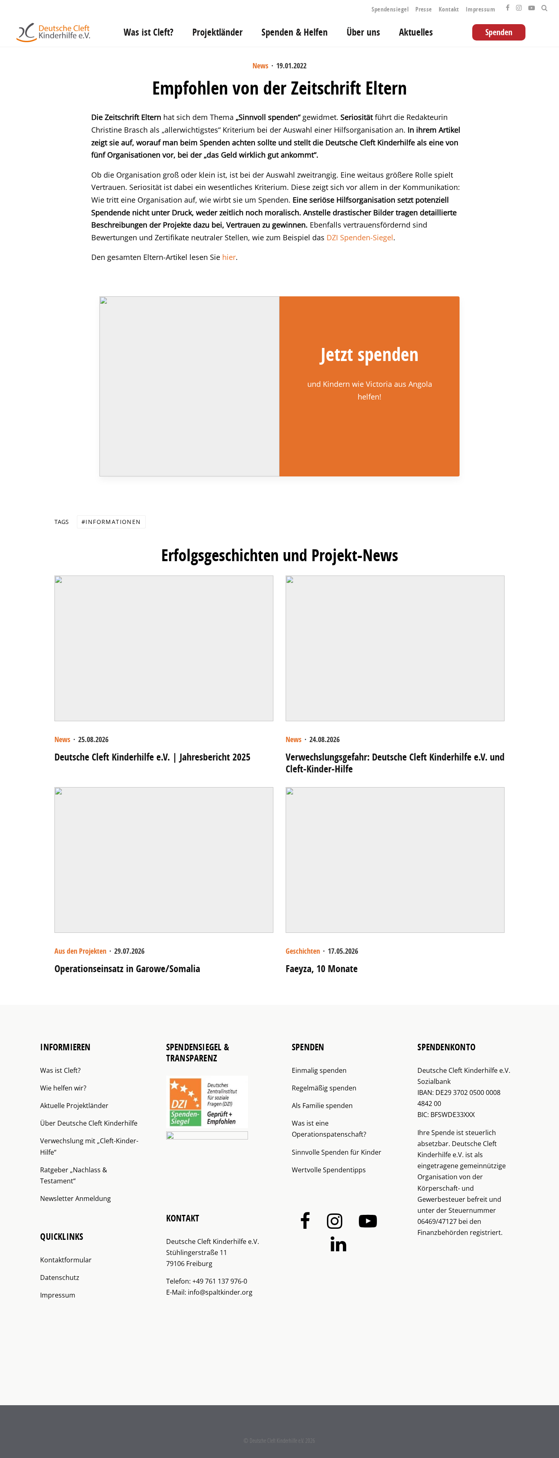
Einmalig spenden (319, 1070)
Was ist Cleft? (149, 32)
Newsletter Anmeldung (75, 1198)
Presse (423, 9)
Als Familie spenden (322, 1105)
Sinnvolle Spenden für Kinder (336, 1152)
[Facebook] (508, 5)
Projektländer (217, 32)
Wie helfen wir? (63, 1087)
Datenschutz (59, 1277)
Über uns (363, 32)
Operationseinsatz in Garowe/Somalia (127, 969)
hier (229, 257)
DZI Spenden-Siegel (360, 237)
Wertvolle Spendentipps (329, 1169)
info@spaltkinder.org (220, 1292)
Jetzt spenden (370, 354)
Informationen (113, 522)
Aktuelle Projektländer (74, 1105)
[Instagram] (519, 5)
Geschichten (303, 951)
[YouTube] (531, 5)
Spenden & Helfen (294, 32)
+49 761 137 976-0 (219, 1281)
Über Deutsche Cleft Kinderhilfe (88, 1123)
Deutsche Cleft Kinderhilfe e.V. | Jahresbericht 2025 (152, 757)
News (260, 66)
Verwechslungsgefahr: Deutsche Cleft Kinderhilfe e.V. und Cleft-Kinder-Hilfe (395, 763)
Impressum (480, 9)
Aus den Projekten (80, 951)
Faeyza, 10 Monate (322, 969)
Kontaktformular (66, 1259)
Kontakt (449, 9)
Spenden (498, 32)
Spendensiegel (390, 9)
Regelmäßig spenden (324, 1087)
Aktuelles (416, 32)
